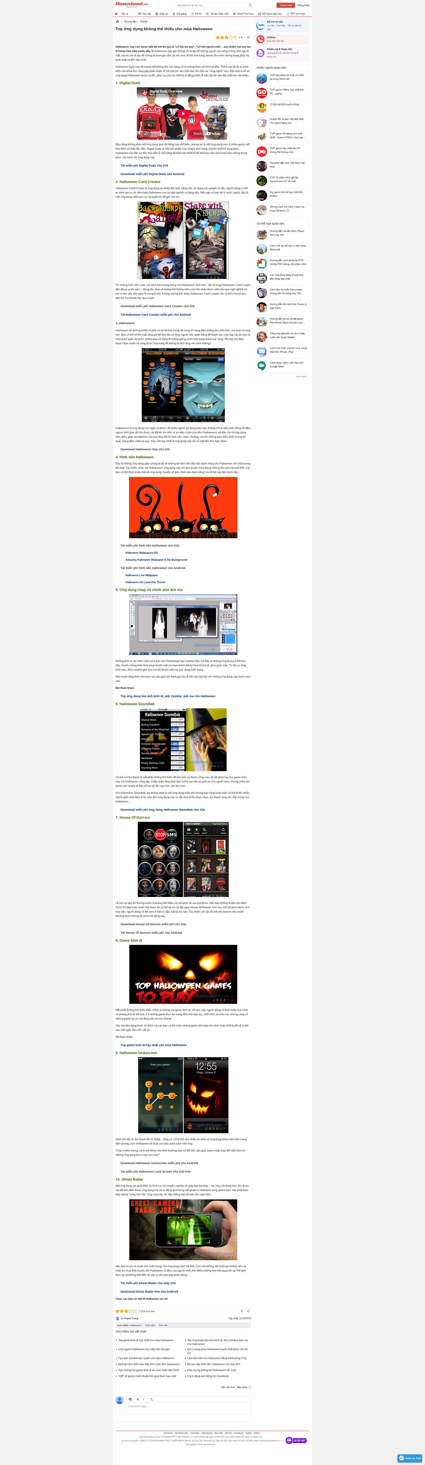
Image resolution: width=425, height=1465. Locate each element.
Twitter (248, 1433)
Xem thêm (301, 376)
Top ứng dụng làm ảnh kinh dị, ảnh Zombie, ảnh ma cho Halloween (168, 696)
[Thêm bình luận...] (188, 1408)
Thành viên (286, 5)
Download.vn (118, 22)
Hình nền (150, 1325)
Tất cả (124, 13)
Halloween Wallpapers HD (142, 552)
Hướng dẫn (130, 21)
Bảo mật (218, 1433)
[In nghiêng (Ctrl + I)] (143, 1399)
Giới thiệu (195, 1433)
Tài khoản (168, 1433)
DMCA (257, 1433)
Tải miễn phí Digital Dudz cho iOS (144, 165)
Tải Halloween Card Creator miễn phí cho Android (156, 314)
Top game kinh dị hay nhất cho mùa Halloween (154, 1045)
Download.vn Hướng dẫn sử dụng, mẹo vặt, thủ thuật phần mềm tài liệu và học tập (132, 5)
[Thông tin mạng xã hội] (296, 1445)
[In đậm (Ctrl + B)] (138, 1399)
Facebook (238, 1433)
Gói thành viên (181, 1433)
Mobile (143, 21)
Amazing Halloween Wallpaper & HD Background (156, 559)
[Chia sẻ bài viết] (248, 37)
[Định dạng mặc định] (151, 1399)
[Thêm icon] (130, 1399)
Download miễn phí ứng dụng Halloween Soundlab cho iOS (163, 809)
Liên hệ (228, 1433)
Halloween (135, 1325)
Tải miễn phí (148, 1283)
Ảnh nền (163, 1325)
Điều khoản (207, 1433)
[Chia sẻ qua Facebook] (242, 1311)
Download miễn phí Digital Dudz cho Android (152, 174)
